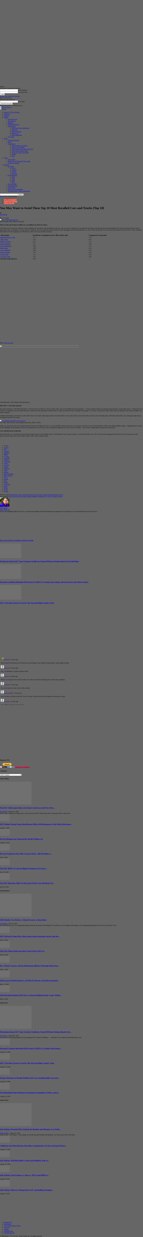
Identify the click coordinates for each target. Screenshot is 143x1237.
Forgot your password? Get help (10, 96)
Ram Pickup (4, 248)
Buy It (14, 168)
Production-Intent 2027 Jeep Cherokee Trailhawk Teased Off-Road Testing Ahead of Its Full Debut (39, 561)
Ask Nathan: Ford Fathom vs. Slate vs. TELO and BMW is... (24, 1175)
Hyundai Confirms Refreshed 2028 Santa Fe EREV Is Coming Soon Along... (30, 1048)
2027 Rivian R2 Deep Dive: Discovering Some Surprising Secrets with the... (30, 936)
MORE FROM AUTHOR (24, 540)
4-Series (6, 451)
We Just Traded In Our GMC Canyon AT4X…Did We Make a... (26, 854)
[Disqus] (71, 680)
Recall (6, 482)
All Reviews (11, 187)
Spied (9, 142)
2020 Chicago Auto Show (20, 145)
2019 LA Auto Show (18, 147)
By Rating (11, 166)
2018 (13, 180)
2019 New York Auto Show (20, 152)
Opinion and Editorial (10, 201)
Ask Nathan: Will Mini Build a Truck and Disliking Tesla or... (24, 1160)
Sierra (5, 486)
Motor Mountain (17, 135)
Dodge (6, 467)
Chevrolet (7, 461)
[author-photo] (4, 506)
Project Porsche (16, 131)
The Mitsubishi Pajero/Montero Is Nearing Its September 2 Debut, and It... (29, 1093)
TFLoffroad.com (9, 1233)
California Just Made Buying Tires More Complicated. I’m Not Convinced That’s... (33, 1146)
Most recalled (8, 475)
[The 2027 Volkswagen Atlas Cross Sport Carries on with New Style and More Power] (16, 804)
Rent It (14, 172)
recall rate (7, 484)
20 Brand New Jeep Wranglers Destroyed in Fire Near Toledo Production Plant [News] (36, 495)
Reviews (6, 165)
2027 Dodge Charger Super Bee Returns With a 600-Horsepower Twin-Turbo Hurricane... (36, 824)
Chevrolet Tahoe (5, 256)
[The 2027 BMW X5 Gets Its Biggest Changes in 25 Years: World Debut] (5, 864)
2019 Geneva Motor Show (20, 151)
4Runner (6, 453)
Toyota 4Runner (5, 250)
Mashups (10, 123)
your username (22, 90)
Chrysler (6, 465)
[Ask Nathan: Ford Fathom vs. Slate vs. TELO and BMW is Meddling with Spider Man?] (5, 1171)
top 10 (6, 489)
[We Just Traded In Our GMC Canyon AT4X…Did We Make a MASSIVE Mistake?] (5, 850)
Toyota (6, 491)
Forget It (14, 173)
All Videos (11, 137)
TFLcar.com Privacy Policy (12, 1226)
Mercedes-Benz (9, 474)
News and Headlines (10, 200)
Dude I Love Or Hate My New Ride (19, 161)
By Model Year (12, 175)
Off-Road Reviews (13, 124)
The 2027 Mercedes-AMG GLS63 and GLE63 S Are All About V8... (27, 883)
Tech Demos (12, 121)
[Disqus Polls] (71, 630)
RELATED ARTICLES (8, 540)
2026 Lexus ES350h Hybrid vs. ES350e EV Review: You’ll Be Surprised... (29, 981)
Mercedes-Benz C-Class (7, 237)
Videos (6, 117)
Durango (6, 468)
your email (21, 101)
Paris (13, 156)
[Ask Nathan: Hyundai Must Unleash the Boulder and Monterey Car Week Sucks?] (16, 1125)
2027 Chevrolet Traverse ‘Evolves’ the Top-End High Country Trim (27, 603)
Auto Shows (11, 144)
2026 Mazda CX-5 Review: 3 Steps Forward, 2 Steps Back (23, 920)
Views (6, 158)
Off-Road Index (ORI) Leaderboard (19, 191)
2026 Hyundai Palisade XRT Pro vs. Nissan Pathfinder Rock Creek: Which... (30, 995)
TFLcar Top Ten (9, 203)
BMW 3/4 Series (5, 242)
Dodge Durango (5, 244)
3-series (6, 447)
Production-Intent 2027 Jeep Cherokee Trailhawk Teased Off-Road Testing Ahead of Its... (35, 1032)
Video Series (12, 126)
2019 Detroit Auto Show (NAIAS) (22, 149)
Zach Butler (3, 214)
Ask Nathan (11, 159)
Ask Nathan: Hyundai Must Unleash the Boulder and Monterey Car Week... (30, 1129)
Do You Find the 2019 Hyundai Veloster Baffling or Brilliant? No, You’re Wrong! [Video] (34, 496)
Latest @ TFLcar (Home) (12, 112)
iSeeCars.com (8, 343)
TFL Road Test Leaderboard (20, 128)
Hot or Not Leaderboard (15, 189)
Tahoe (6, 488)
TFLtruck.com (8, 1231)
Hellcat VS (15, 133)
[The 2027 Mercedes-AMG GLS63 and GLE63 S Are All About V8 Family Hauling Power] (5, 879)
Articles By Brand (13, 140)
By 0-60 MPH (12, 184)
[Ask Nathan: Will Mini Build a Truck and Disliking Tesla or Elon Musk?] (5, 1157)
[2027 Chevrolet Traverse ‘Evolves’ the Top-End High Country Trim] (10, 599)
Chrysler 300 (4, 254)
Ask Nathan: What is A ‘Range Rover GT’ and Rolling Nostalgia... (26, 1190)
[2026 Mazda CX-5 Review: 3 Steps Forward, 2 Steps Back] (16, 916)
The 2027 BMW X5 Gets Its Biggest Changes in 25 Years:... (23, 868)
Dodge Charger (5, 252)
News (5, 138)
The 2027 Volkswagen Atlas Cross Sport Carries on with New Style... (27, 808)
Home (2, 196)
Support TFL (8, 1222)
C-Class (6, 456)
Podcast (6, 116)
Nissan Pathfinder (6, 246)
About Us (7, 1227)
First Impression (13, 186)
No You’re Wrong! (13, 163)
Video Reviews (12, 119)
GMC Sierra (4, 239)
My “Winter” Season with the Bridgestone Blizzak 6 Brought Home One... (29, 966)
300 (5, 449)
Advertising (7, 1224)
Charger (6, 460)
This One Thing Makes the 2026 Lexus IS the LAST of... (22, 951)
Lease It (14, 170)
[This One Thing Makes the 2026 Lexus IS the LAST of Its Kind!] (5, 947)
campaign (7, 458)
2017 (13, 182)
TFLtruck (7, 114)
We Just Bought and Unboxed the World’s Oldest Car (21, 839)
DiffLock (14, 130)
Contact (6, 1229)
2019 (13, 179)
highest (6, 472)
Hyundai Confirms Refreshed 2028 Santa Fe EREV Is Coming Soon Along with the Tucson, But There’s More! (44, 582)
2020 (13, 177)
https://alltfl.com (5, 510)
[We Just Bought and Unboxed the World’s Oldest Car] (5, 835)
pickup (6, 479)
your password (22, 92)
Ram (5, 481)
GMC (5, 470)
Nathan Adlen (4, 1133)
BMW (6, 454)
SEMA (14, 154)
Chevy (6, 463)
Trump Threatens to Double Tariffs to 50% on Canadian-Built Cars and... (29, 1078)
